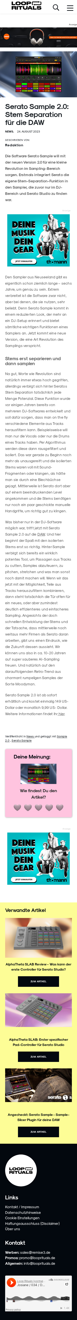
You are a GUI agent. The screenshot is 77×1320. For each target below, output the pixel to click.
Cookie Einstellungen (22, 1218)
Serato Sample (22, 740)
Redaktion (14, 145)
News (31, 736)
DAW (41, 534)
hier (61, 713)
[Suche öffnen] (56, 8)
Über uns (12, 1229)
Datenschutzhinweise (23, 1212)
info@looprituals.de (39, 1263)
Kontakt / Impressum (22, 1207)
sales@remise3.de (35, 1252)
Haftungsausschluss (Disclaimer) (32, 1223)
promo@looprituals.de (37, 1257)
